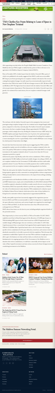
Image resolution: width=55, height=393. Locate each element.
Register (31, 381)
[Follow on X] (6, 363)
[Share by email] (48, 29)
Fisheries (4, 383)
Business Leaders (23, 4)
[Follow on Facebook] (3, 363)
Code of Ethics (50, 390)
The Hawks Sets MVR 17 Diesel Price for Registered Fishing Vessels (14, 311)
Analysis (18, 3)
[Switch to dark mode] (49, 4)
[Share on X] (45, 29)
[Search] (52, 4)
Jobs (30, 377)
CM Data (34, 4)
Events (30, 374)
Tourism (4, 374)
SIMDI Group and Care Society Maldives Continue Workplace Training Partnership (40, 278)
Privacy (44, 390)
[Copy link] (51, 29)
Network (45, 3)
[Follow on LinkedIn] (13, 363)
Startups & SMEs (29, 4)
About (30, 383)
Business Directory (33, 379)
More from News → (48, 254)
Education (4, 379)
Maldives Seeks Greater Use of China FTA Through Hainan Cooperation (12, 278)
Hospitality (4, 381)
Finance (4, 377)
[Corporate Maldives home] (6, 4)
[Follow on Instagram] (10, 363)
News (13, 3)
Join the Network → (27, 340)
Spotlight (39, 3)
